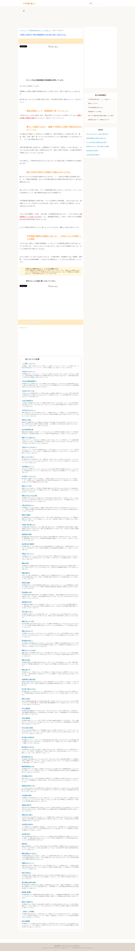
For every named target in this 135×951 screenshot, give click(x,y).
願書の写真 (25, 563)
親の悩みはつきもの (28, 747)
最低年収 (24, 844)
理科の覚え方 (26, 669)
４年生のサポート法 (28, 391)
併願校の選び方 (26, 805)
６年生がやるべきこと (29, 410)
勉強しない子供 (26, 486)
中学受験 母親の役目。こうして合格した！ (39, 30)
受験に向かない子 (27, 631)
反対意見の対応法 (27, 824)
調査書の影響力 (26, 892)
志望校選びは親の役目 (29, 679)
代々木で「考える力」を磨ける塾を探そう (97, 134)
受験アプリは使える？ (29, 437)
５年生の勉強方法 (27, 400)
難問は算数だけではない (29, 853)
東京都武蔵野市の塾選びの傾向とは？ (96, 138)
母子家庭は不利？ (27, 776)
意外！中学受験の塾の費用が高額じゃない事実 (100, 115)
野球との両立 (26, 698)
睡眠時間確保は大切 (28, 766)
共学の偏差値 (26, 718)
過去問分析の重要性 (28, 544)
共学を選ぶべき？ (27, 611)
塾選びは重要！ (26, 515)
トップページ (23, 30)
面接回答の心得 (26, 602)
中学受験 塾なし (29, 4)
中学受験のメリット (28, 466)
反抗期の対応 (26, 834)
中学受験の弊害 (26, 795)
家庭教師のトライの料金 (94, 111)
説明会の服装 (26, 582)
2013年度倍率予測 (27, 429)
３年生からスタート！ (29, 371)
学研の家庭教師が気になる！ (96, 107)
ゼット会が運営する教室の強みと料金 (96, 142)
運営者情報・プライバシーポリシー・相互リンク (67, 945)
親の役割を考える (27, 757)
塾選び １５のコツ (93, 103)
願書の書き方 (26, 573)
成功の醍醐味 (26, 921)
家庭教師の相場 (26, 534)
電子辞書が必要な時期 (29, 882)
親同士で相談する (27, 902)
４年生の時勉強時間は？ (29, 381)
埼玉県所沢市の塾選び (92, 150)
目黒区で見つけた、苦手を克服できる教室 (97, 146)
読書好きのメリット (28, 863)
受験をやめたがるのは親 (29, 495)
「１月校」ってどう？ (29, 363)
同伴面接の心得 (26, 592)
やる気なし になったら (29, 476)
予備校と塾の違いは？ (29, 524)
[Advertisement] (51, 63)
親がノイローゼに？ (28, 457)
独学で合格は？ (26, 873)
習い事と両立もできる (29, 689)
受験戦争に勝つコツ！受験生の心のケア (99, 119)
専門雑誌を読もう (27, 640)
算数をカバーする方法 (29, 650)
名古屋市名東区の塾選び (92, 154)
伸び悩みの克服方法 (28, 737)
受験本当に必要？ (27, 815)
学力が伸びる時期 (27, 728)
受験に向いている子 (28, 621)
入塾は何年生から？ (28, 505)
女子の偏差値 (26, 708)
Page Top (76, 934)
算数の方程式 (26, 660)
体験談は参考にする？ (29, 786)
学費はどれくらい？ (28, 553)
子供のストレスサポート (29, 447)
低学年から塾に (26, 420)
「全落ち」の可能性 (28, 911)
